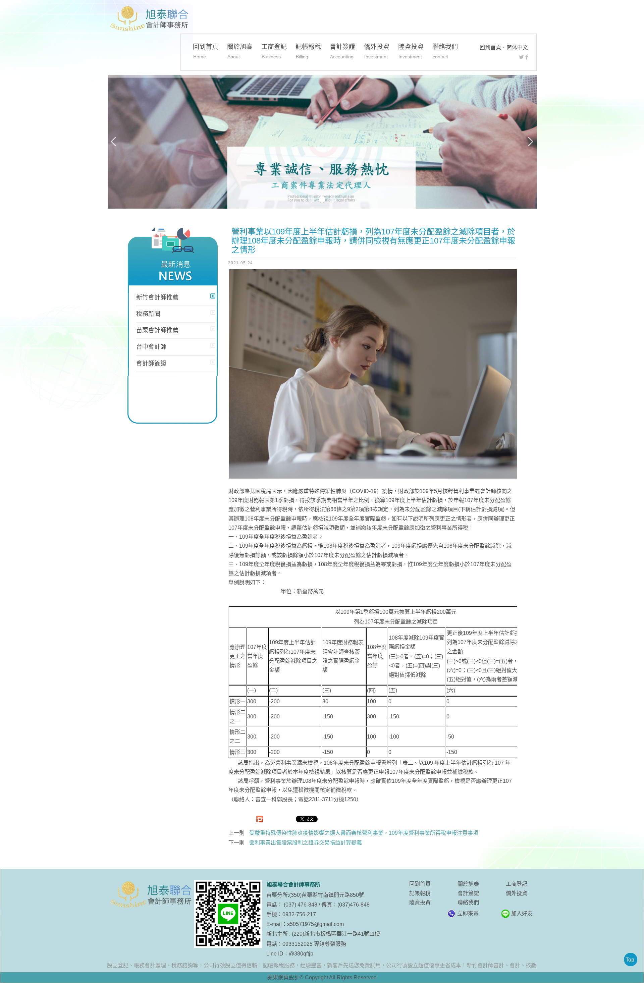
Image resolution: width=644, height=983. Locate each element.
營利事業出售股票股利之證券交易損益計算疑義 (305, 842)
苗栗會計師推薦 (157, 330)
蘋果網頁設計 (283, 977)
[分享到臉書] (526, 57)
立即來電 (468, 913)
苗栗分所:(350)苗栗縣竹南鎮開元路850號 (315, 895)
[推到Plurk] (259, 819)
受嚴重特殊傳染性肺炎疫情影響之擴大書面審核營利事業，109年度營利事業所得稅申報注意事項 (363, 833)
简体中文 (517, 47)
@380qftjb (301, 954)
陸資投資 (411, 51)
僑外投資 (376, 51)
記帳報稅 (308, 51)
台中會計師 (151, 346)
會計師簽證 (151, 363)
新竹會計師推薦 (157, 297)
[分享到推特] (521, 57)
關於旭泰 (240, 51)
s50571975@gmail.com (315, 924)
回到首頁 (490, 47)
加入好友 (522, 913)
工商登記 (274, 51)
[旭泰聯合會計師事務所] (148, 18)
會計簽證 (342, 51)
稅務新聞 (148, 314)
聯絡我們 (445, 51)
